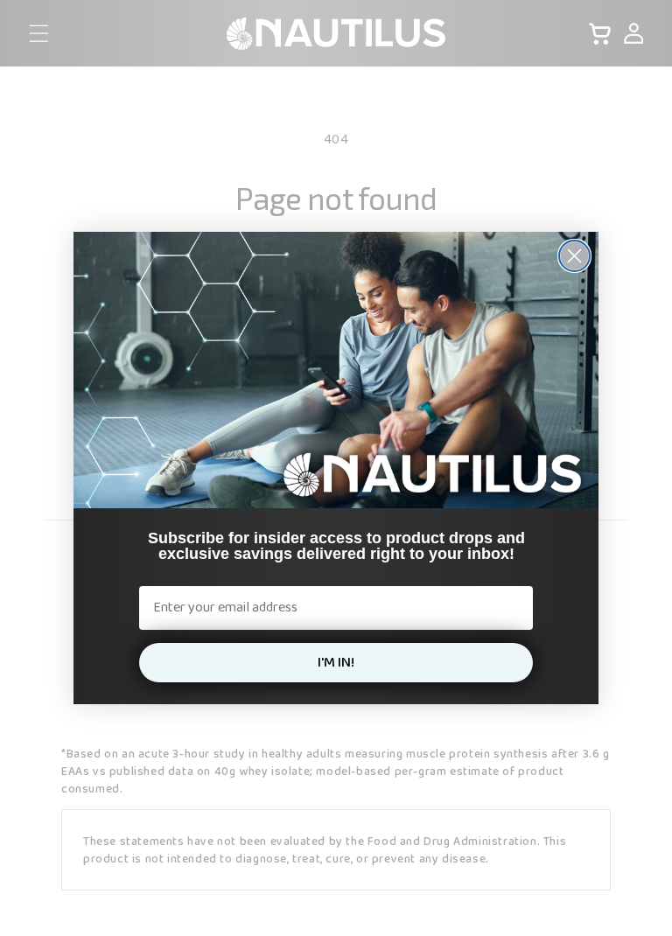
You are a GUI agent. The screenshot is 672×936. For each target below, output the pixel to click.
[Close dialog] (574, 256)
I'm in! (336, 662)
